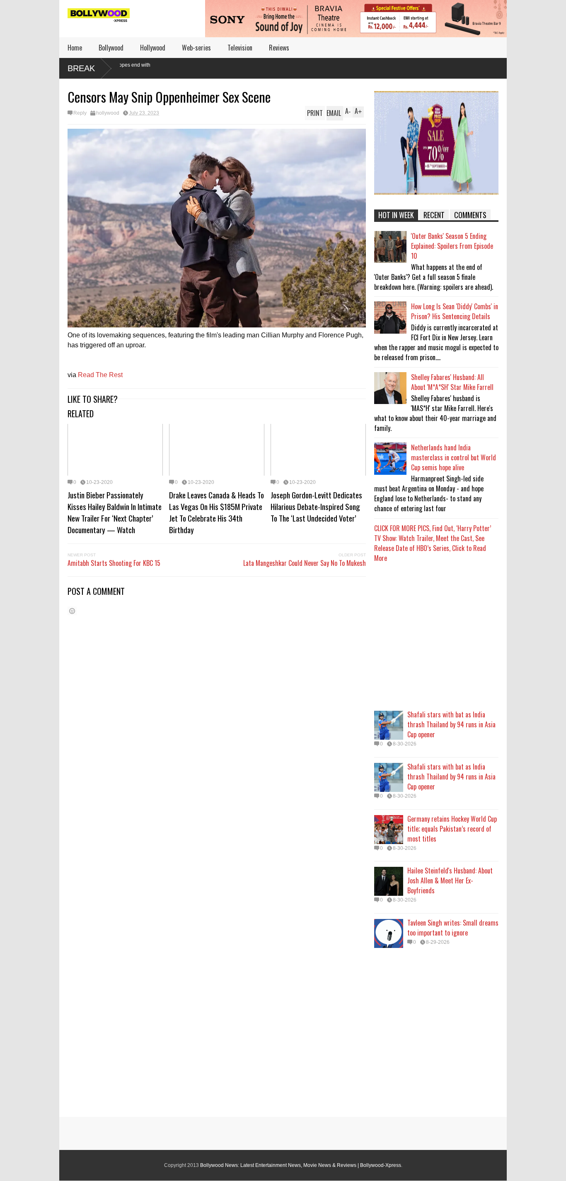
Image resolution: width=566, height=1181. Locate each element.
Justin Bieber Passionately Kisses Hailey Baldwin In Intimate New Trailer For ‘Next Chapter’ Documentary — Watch (115, 512)
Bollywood (111, 48)
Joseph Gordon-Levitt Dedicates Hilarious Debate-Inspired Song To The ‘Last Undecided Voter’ (316, 506)
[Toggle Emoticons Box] (72, 610)
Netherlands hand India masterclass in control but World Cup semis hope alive (453, 457)
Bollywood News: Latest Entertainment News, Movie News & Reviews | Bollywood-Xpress (300, 1165)
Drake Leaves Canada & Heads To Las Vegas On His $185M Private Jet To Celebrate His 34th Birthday (216, 512)
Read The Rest (100, 374)
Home (75, 48)
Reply (80, 113)
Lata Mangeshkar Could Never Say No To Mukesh (304, 563)
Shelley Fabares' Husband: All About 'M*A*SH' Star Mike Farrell (452, 382)
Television (239, 48)
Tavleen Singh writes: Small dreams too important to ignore (452, 928)
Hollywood (152, 48)
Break (81, 68)
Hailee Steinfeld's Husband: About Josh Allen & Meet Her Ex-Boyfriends (450, 880)
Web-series (196, 48)
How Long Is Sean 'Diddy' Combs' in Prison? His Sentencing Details (454, 311)
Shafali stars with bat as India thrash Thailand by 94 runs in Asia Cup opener (451, 724)
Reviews (279, 48)
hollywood (107, 113)
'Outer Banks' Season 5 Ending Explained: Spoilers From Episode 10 (452, 246)
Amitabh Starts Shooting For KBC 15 (114, 563)
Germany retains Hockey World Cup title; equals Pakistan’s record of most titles (452, 829)
